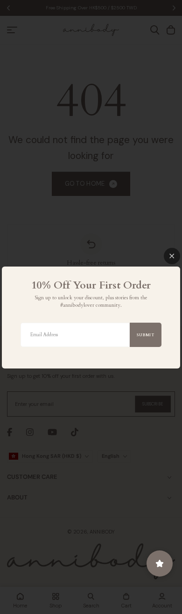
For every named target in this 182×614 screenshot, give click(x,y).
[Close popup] (172, 256)
